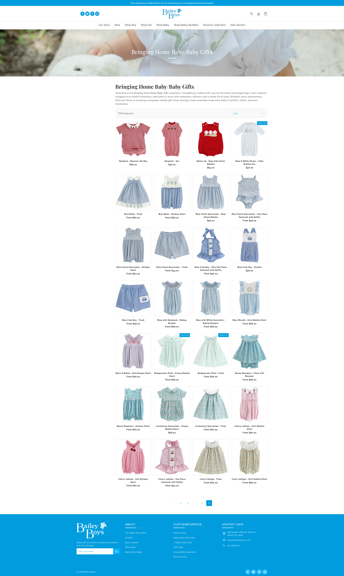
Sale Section (237, 25)
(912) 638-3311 (233, 545)
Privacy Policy (180, 557)
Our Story (104, 25)
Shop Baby (162, 25)
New (117, 25)
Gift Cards (178, 547)
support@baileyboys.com (239, 540)
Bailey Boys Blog (133, 552)
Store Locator (132, 542)
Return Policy (180, 533)
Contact (129, 537)
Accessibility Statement (184, 552)
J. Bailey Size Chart (182, 542)
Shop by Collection (214, 25)
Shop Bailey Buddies (186, 25)
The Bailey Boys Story (136, 533)
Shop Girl (146, 25)
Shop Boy (130, 25)
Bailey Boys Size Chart (184, 537)
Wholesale (130, 547)
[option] (172, 3)
